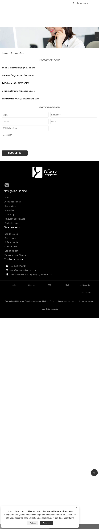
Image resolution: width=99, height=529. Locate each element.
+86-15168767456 (18, 266)
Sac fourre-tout (11, 251)
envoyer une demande (15, 219)
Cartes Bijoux (11, 247)
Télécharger (10, 214)
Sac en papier (11, 238)
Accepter (46, 523)
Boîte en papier (11, 242)
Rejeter (33, 523)
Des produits (10, 206)
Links (14, 285)
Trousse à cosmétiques (15, 255)
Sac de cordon (11, 234)
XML (67, 285)
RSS (49, 285)
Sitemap (31, 285)
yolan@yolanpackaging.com (23, 270)
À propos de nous (13, 202)
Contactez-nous (17, 53)
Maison (5, 53)
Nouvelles (9, 210)
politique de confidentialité (62, 518)
